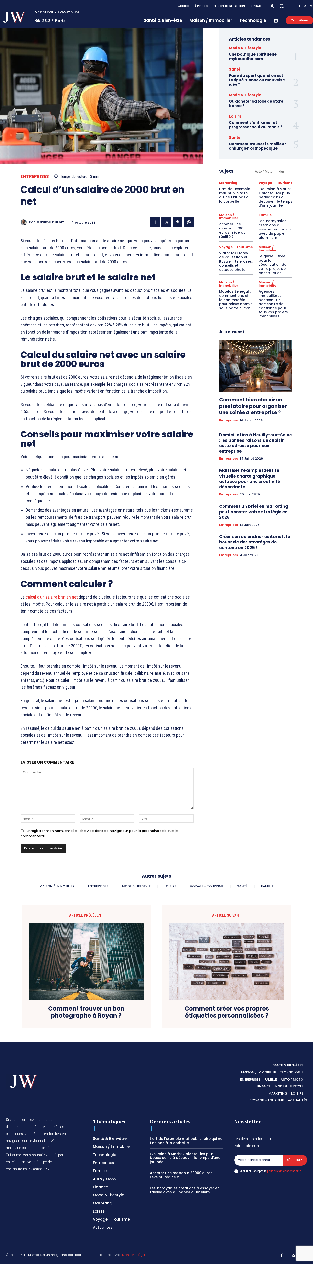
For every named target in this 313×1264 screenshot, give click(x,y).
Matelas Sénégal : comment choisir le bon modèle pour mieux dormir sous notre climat (235, 299)
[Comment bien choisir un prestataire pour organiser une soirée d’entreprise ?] (255, 366)
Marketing (228, 182)
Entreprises (35, 176)
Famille (265, 215)
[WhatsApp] (189, 222)
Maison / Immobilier (228, 216)
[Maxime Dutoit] (25, 222)
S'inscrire (295, 1160)
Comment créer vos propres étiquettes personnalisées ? (227, 1012)
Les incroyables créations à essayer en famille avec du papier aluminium (275, 229)
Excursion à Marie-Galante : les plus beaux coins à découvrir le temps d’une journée (275, 197)
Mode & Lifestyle (245, 48)
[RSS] (305, 6)
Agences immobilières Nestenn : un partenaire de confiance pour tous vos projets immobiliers (273, 304)
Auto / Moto (264, 171)
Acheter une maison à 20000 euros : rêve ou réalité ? (233, 230)
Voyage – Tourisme (275, 182)
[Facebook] (299, 6)
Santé (235, 69)
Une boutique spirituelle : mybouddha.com (253, 56)
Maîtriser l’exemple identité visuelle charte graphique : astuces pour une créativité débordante (249, 479)
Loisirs (235, 116)
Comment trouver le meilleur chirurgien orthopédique (257, 146)
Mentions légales (135, 1254)
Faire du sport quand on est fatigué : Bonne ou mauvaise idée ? (257, 80)
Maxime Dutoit (50, 222)
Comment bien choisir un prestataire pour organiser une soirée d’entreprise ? (253, 406)
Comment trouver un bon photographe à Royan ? (86, 1012)
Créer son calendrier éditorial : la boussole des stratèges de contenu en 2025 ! (254, 542)
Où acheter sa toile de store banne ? (256, 103)
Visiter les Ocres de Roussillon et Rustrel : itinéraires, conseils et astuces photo (236, 261)
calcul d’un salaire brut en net (52, 597)
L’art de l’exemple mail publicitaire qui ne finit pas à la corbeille (234, 195)
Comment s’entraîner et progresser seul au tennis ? (255, 125)
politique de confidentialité (284, 1171)
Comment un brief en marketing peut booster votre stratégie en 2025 (253, 511)
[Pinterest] (177, 222)
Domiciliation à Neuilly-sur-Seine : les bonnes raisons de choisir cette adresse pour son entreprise (255, 443)
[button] (282, 6)
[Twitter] (166, 222)
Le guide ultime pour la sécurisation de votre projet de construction (272, 264)
